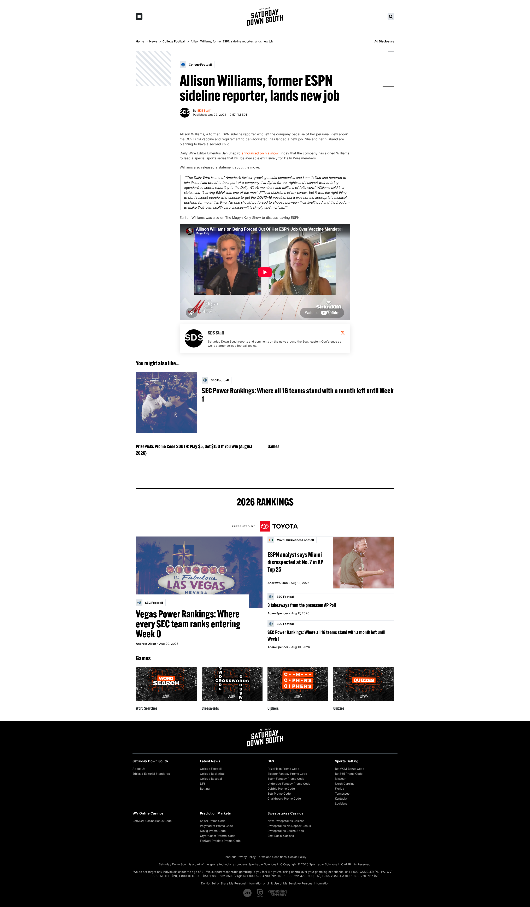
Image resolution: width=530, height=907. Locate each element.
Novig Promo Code (213, 830)
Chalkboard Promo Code (284, 798)
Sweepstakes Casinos (285, 813)
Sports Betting (346, 761)
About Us (138, 768)
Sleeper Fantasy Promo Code (287, 773)
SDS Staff (204, 110)
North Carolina (344, 783)
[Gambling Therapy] (277, 892)
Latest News (210, 761)
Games (273, 446)
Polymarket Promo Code (216, 826)
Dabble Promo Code (281, 788)
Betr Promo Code (279, 793)
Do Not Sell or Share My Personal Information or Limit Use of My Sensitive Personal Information (265, 883)
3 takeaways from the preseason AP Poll (301, 605)
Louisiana (341, 803)
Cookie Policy (297, 857)
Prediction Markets (215, 813)
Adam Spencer (277, 613)
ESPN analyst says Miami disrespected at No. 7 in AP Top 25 (295, 562)
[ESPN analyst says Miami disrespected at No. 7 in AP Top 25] (363, 562)
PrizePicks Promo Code (283, 768)
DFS (203, 783)
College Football (211, 768)
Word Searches (146, 708)
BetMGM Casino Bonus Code (152, 821)
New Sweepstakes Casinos (285, 821)
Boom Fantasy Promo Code (285, 778)
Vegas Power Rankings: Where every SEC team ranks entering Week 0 (188, 624)
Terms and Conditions (272, 857)
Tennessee (342, 793)
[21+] (247, 893)
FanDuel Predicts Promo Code (220, 840)
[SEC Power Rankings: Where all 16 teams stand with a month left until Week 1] (166, 402)
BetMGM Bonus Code (349, 768)
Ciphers (273, 708)
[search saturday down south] (391, 16)
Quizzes (338, 708)
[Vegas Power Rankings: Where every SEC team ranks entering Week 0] (199, 572)
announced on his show (260, 153)
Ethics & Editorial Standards (151, 773)
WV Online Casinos (148, 813)
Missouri (340, 778)
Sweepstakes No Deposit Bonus (289, 826)
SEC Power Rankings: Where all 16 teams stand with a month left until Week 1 (298, 394)
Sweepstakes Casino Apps (285, 830)
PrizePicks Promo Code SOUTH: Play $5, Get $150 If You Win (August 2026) (194, 449)
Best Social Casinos (280, 835)
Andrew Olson (146, 643)
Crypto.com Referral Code (217, 835)
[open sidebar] (139, 16)
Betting (205, 788)
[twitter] (342, 332)
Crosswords (210, 708)
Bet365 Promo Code (349, 773)
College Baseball (211, 778)
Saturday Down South (150, 761)
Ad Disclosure (384, 41)
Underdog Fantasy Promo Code (288, 783)
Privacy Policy (246, 857)
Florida (339, 788)
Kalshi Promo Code (212, 821)
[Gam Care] (260, 893)
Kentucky (341, 798)
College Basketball (212, 773)
